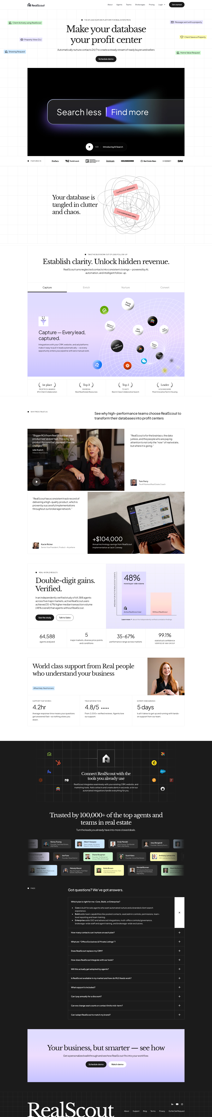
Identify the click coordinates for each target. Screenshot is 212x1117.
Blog (145, 1111)
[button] (36, 482)
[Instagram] (182, 1104)
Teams (128, 4)
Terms (153, 1111)
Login (160, 4)
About (110, 4)
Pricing (151, 4)
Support (136, 1111)
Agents (119, 4)
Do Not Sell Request (177, 1111)
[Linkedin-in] (172, 1104)
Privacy (162, 1111)
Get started (177, 4)
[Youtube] (177, 1104)
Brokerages (140, 4)
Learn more (126, 619)
